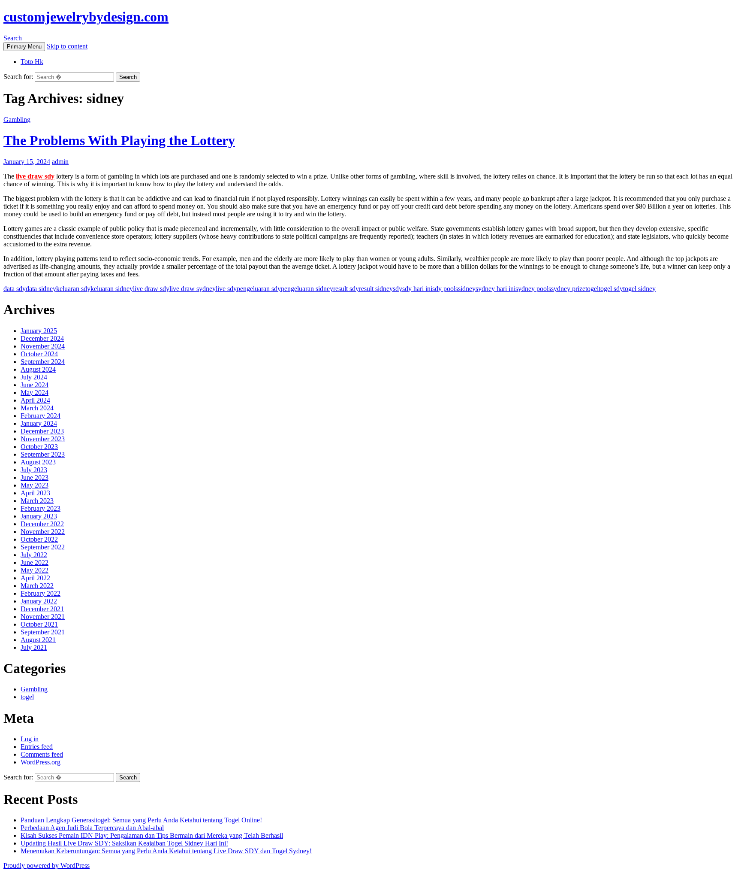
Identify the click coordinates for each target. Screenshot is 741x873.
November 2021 (43, 616)
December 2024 (42, 338)
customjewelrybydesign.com (86, 16)
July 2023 (34, 469)
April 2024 (35, 400)
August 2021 (38, 639)
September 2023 (43, 454)
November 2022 (43, 531)
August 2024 (38, 369)
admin (60, 161)
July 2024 (34, 377)
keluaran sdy (73, 288)
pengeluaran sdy (259, 288)
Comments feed (42, 754)
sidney (467, 288)
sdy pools (445, 288)
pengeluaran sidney (307, 288)
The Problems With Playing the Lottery (119, 140)
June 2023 (34, 477)
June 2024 (34, 384)
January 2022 (39, 601)
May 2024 (34, 392)
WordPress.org (40, 762)
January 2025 (39, 330)
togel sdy (611, 288)
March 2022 (37, 585)
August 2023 (38, 462)
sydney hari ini (495, 288)
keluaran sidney (111, 288)
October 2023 (39, 446)
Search (12, 38)
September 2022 (43, 547)
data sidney (41, 288)
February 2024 (40, 415)
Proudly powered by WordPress (46, 865)
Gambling (16, 119)
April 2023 (35, 493)
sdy (397, 288)
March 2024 (37, 408)
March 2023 (37, 500)
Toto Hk (32, 61)
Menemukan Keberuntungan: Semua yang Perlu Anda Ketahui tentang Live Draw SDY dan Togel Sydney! (166, 851)
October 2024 (39, 354)
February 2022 (40, 593)
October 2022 (39, 539)
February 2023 (40, 508)
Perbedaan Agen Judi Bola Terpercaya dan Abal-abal (92, 827)
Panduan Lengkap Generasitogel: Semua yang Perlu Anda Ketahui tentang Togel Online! (141, 820)
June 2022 (34, 562)
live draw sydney (192, 288)
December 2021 (42, 608)
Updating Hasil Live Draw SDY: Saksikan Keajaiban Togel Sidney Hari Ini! (124, 843)
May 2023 (34, 485)
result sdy (346, 288)
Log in (30, 739)
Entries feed (37, 746)
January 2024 (39, 423)
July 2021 (34, 647)
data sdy (14, 288)
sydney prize (568, 288)
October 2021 (39, 624)
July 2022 (34, 554)
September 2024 (43, 361)
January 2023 (39, 516)
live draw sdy (35, 176)
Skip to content (67, 46)
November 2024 (43, 346)
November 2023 (43, 439)
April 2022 (35, 578)
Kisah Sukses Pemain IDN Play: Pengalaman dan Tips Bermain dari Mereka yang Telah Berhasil (152, 835)
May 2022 (34, 570)
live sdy (226, 288)
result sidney (376, 288)
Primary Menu (24, 46)
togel (592, 288)
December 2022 (42, 523)
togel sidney (639, 288)
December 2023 (42, 431)
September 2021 (43, 632)
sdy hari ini (417, 288)
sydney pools (533, 288)
